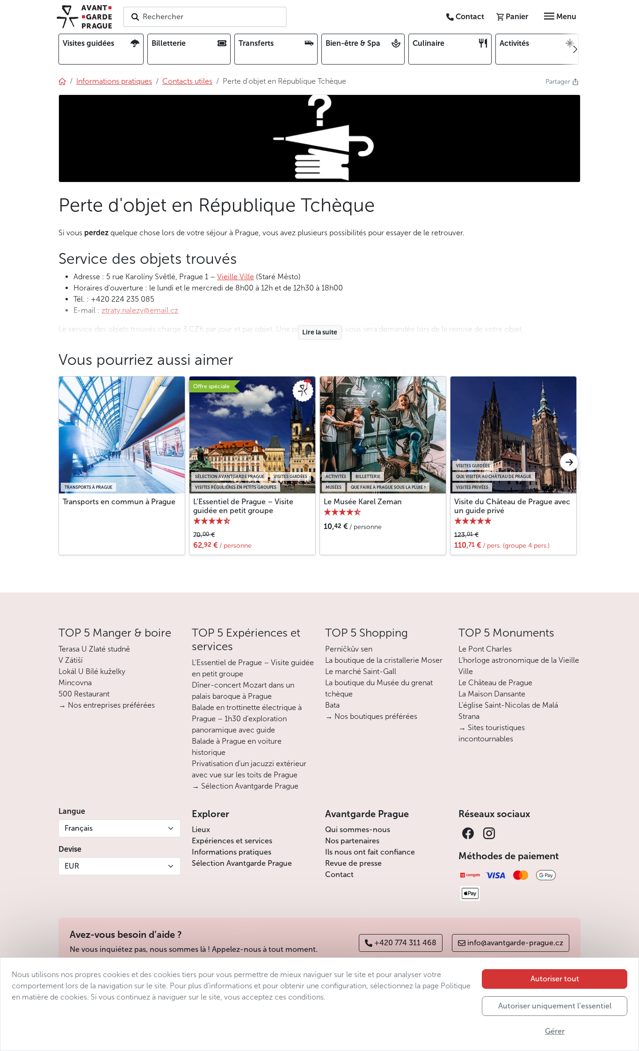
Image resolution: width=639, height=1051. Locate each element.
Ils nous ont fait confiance (370, 852)
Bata (332, 705)
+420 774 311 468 (405, 942)
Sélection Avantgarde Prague (242, 863)
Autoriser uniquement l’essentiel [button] (554, 1005)
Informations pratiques (231, 852)
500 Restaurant (83, 693)
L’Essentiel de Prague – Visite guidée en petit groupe (243, 506)
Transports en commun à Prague (119, 501)
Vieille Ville (235, 276)
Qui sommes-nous (357, 829)
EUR (72, 866)
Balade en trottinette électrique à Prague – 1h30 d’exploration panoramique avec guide (247, 718)
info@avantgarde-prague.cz (515, 942)
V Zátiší (70, 660)
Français (79, 828)
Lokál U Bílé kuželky (91, 671)
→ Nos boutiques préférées (371, 716)
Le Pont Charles (485, 649)
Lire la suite (319, 332)
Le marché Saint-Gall (360, 671)
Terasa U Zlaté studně (94, 649)
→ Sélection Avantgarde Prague (245, 786)
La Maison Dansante (491, 693)
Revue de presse (353, 863)
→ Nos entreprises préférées (106, 705)
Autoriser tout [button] (554, 978)
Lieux (201, 829)
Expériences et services (232, 840)
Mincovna (75, 682)
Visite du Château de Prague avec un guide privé (512, 506)
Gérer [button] (555, 1031)
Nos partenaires (352, 840)
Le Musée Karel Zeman (363, 501)
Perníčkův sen (348, 649)
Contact (339, 874)
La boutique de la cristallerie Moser (384, 660)
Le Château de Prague (495, 682)
